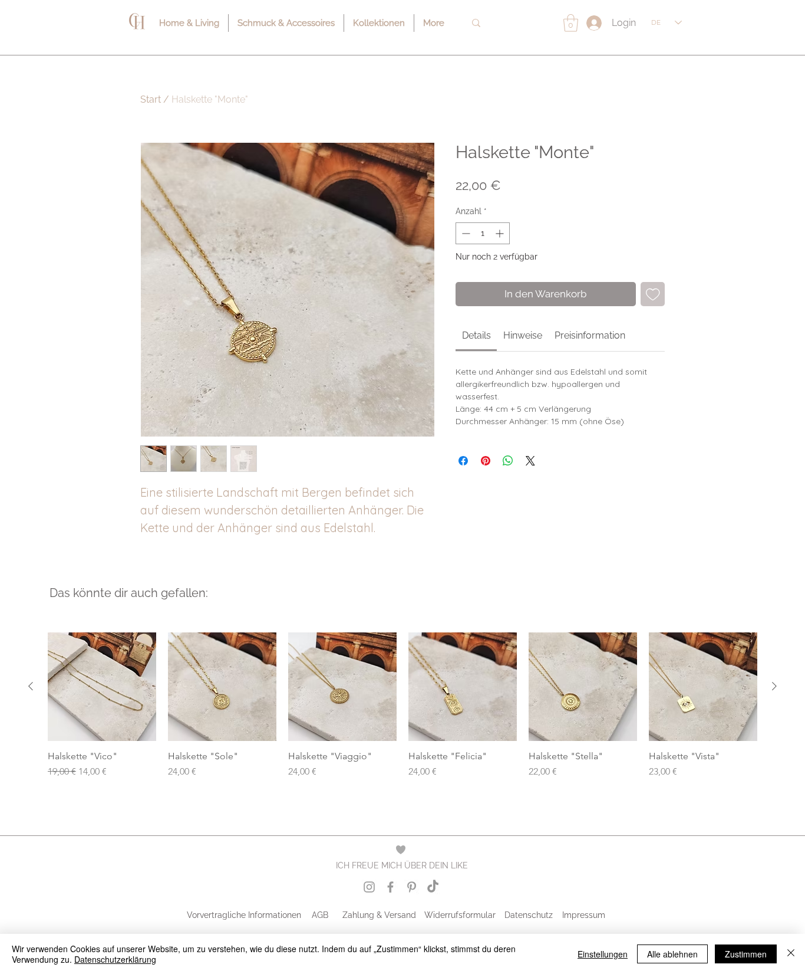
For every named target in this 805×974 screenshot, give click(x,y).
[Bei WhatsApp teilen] (508, 461)
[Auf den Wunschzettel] (653, 294)
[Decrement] (464, 233)
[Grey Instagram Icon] (369, 887)
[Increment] (500, 233)
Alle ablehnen (672, 954)
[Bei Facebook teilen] (463, 461)
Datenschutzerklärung (115, 959)
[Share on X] (530, 461)
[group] (402, 711)
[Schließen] (791, 954)
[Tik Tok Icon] (432, 887)
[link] (476, 335)
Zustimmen (746, 954)
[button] (570, 23)
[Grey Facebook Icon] (390, 887)
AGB (320, 915)
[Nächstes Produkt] (774, 686)
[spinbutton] (482, 233)
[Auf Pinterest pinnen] (486, 461)
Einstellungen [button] (603, 954)
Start (150, 99)
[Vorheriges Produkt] (31, 686)
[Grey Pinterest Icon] (411, 887)
